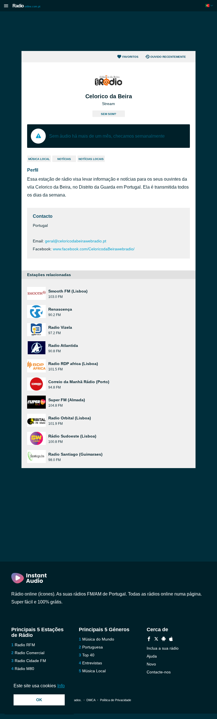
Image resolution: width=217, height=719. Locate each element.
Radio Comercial (29, 652)
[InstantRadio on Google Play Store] (163, 639)
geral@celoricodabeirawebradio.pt (75, 241)
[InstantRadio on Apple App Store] (171, 639)
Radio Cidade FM (30, 660)
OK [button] (39, 699)
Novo (151, 664)
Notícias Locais (91, 159)
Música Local (39, 159)
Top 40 (88, 655)
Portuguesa (92, 647)
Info (61, 685)
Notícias (64, 159)
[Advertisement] (108, 31)
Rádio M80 (24, 668)
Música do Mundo (98, 639)
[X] (156, 639)
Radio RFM (25, 645)
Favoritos (130, 56)
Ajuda (152, 656)
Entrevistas (92, 663)
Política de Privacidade (115, 700)
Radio (26, 5)
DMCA (90, 700)
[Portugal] (209, 5)
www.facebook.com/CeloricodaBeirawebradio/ (93, 249)
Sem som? (108, 114)
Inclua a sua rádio (163, 648)
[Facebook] (149, 639)
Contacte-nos (159, 672)
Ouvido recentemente (168, 56)
